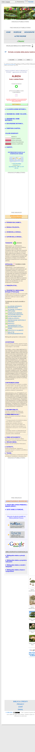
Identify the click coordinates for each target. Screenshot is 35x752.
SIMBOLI (28, 59)
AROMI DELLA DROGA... (14, 232)
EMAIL (20, 709)
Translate (30, 1)
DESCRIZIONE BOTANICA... (15, 123)
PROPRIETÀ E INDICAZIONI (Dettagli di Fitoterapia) (14, 291)
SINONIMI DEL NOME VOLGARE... (16, 114)
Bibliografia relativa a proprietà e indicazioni (16, 561)
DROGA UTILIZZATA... (13, 227)
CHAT (20, 707)
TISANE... (16, 454)
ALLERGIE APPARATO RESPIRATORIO (15, 307)
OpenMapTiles (12, 166)
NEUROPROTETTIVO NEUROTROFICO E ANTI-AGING (16, 327)
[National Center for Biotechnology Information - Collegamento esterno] (17, 534)
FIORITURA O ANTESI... (13, 128)
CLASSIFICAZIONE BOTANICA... (16, 109)
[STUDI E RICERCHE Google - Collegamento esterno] (17, 544)
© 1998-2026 (9, 712)
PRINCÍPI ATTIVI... (11, 285)
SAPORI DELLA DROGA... (14, 237)
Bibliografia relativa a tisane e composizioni (15, 570)
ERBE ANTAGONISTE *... (16, 438)
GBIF (18, 166)
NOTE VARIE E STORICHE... (15, 509)
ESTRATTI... (16, 447)
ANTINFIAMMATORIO (14, 316)
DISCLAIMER (11, 59)
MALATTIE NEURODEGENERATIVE (15, 333)
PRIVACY (20, 704)
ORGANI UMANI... (15, 442)
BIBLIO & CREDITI (20, 701)
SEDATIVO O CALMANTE (15, 330)
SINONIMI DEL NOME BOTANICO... (12, 119)
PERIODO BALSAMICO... (14, 222)
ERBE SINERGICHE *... (15, 415)
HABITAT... (9, 147)
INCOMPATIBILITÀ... (14, 410)
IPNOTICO (11, 323)
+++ (6, 333)
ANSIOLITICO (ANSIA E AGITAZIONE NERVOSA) (15, 313)
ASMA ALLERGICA (13, 318)
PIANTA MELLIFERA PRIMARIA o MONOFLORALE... (16, 505)
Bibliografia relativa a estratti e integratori (15, 565)
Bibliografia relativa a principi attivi (15, 556)
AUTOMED (20, 59)
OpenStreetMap (17, 163)
